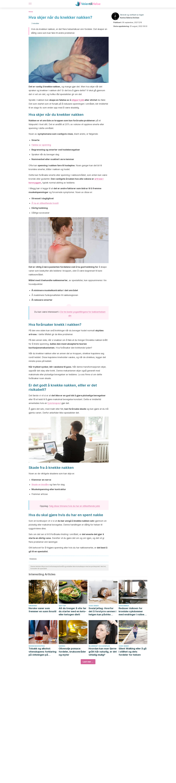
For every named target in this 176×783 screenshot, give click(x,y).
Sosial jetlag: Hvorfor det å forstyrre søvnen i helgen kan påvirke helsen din (102, 611)
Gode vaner (94, 606)
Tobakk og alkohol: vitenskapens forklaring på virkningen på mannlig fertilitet (42, 651)
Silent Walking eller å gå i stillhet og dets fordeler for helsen (132, 651)
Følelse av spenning (41, 145)
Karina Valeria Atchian (129, 18)
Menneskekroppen (37, 646)
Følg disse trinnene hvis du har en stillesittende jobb (74, 506)
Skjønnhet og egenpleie (99, 646)
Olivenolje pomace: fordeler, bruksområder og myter (72, 651)
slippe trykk (78, 100)
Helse (31, 12)
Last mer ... (88, 662)
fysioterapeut (54, 403)
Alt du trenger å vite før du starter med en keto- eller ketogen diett (72, 611)
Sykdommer (124, 606)
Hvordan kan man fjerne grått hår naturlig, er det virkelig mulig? (103, 651)
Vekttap (62, 606)
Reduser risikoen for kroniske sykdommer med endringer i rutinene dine (133, 611)
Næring (62, 646)
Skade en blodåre (40, 484)
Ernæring (33, 606)
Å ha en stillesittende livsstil (45, 203)
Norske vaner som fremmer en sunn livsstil (42, 610)
